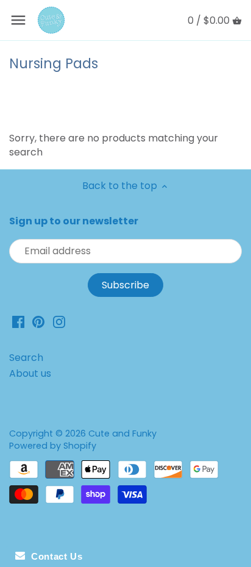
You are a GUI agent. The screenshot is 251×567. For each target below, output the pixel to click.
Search (26, 358)
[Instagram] (59, 321)
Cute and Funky (122, 433)
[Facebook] (18, 321)
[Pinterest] (38, 321)
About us (30, 373)
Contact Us (53, 556)
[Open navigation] (18, 20)
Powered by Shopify (52, 446)
